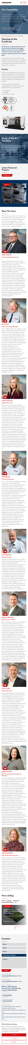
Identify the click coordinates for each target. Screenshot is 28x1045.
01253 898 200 (12, 986)
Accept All (14, 1034)
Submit (6, 970)
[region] (14, 1033)
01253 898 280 (7, 1001)
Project (4, 900)
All (16, 902)
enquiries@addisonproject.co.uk (11, 976)
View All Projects (6, 175)
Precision (9, 900)
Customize (14, 1038)
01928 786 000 (16, 988)
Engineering (16, 900)
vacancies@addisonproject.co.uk (11, 981)
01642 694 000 (12, 990)
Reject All (14, 1042)
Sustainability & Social (8, 902)
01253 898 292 (7, 995)
